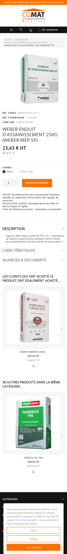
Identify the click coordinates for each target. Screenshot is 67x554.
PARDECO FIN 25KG (33, 457)
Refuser (33, 538)
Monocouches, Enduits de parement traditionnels (26, 42)
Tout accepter (33, 547)
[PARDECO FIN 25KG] (33, 423)
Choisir (33, 530)
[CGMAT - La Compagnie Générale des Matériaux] (33, 15)
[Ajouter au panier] (34, 366)
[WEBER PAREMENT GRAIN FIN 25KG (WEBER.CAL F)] (33, 317)
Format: (8, 167)
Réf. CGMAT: (9, 112)
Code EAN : (8, 122)
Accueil (8, 39)
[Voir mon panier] (30, 30)
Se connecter (49, 29)
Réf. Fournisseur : (14, 117)
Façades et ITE (21, 39)
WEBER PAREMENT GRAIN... (33, 351)
